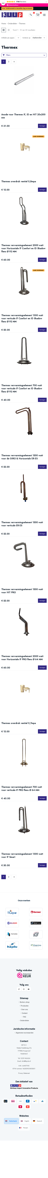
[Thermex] (35, 912)
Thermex (22, 23)
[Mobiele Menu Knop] (44, 14)
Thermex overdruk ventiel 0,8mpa (18, 181)
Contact (24, 1013)
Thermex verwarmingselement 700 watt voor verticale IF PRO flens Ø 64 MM (21, 788)
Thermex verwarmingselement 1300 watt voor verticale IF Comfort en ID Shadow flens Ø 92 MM (22, 318)
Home (3, 23)
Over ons (24, 1009)
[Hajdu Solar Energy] (12, 945)
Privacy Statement (24, 1073)
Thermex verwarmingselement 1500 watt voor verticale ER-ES (22, 524)
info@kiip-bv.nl (26, 1061)
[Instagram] (24, 989)
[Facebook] (19, 989)
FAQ (24, 1017)
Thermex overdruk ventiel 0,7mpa (18, 723)
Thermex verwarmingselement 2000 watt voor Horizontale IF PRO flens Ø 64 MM (22, 658)
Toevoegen (42, 126)
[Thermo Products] (35, 923)
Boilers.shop (24, 1002)
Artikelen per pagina (7, 38)
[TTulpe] (12, 912)
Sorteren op (26, 38)
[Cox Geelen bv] (12, 934)
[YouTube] (28, 989)
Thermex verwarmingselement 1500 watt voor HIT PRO (22, 591)
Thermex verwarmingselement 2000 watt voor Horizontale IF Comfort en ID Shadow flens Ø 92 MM (23, 248)
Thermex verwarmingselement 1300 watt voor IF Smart (22, 855)
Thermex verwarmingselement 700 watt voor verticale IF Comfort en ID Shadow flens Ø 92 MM (21, 388)
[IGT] (35, 934)
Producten (24, 1006)
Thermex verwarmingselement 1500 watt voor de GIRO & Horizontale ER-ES (22, 457)
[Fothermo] (35, 945)
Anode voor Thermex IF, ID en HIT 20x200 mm (23, 116)
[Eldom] (12, 923)
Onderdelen (12, 23)
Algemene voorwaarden (24, 1033)
